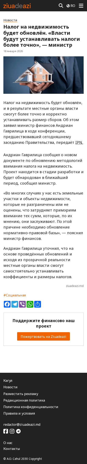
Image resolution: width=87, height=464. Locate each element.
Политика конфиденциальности (30, 407)
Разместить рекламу (20, 393)
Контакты (11, 448)
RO (73, 5)
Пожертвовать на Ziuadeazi (43, 336)
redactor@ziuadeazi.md (21, 424)
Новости (10, 20)
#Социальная (14, 295)
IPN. (79, 142)
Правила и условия (19, 413)
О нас (7, 442)
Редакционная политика (24, 400)
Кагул (7, 380)
